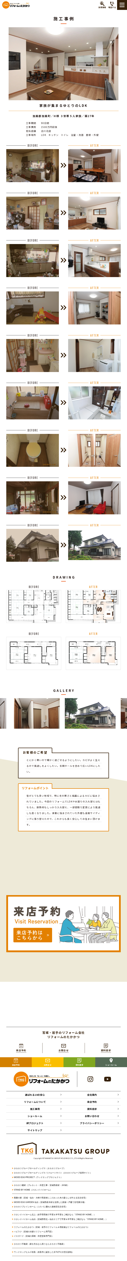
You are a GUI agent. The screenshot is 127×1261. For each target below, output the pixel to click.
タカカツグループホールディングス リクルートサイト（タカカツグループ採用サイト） (53, 1173)
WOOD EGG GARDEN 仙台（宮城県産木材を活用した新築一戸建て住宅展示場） (50, 1202)
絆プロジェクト (34, 1123)
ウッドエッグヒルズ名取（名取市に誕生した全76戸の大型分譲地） (45, 1252)
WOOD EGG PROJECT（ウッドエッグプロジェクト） (38, 1177)
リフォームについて (35, 1101)
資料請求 (92, 1109)
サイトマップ (35, 1130)
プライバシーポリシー (92, 1123)
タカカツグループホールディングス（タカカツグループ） (39, 1168)
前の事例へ (33, 1013)
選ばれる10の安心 (35, 1094)
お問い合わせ (92, 1116)
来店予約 (92, 1101)
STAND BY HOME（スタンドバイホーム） (33, 1190)
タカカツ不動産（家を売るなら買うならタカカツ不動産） (39, 1244)
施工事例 (35, 1109)
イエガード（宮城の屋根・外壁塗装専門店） (34, 1236)
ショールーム (35, 1116)
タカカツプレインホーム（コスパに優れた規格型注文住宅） (40, 1207)
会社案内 (92, 1094)
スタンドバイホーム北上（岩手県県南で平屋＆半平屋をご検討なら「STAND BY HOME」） (55, 1214)
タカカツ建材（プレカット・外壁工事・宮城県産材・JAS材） (41, 1185)
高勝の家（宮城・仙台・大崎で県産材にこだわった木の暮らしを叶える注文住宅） (50, 1198)
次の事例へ (94, 1013)
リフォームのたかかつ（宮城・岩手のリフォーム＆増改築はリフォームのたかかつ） (51, 1227)
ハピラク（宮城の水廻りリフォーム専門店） (34, 1231)
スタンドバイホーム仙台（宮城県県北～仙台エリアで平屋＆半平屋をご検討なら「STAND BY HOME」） (60, 1219)
